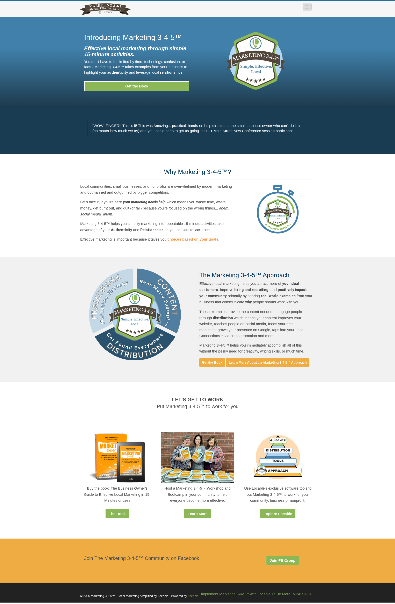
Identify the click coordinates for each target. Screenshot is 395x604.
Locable (193, 596)
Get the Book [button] (136, 86)
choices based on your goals (192, 239)
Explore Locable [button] (278, 514)
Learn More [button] (198, 514)
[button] (307, 6)
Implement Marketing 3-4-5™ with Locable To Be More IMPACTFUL (256, 594)
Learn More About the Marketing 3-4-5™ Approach (268, 362)
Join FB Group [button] (282, 561)
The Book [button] (117, 514)
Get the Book (212, 362)
